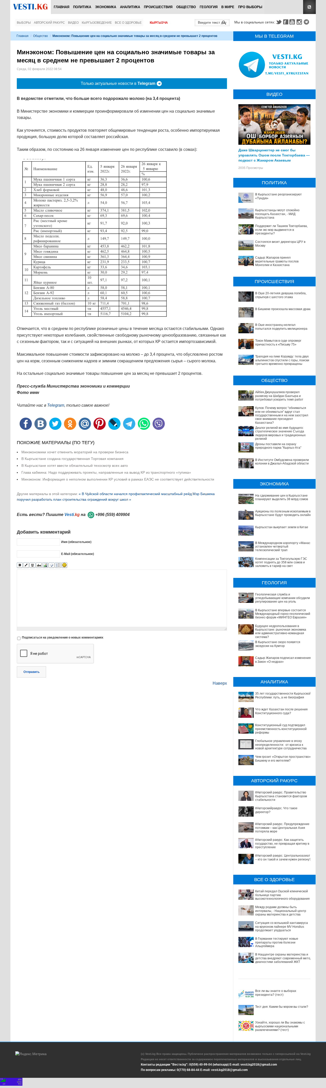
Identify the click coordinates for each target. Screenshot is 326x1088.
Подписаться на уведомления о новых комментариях (62, 637)
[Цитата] (52, 565)
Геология (209, 7)
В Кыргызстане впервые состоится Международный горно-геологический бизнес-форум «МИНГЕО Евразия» (282, 613)
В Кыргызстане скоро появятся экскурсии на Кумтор (277, 643)
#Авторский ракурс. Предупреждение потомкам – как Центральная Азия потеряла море (282, 827)
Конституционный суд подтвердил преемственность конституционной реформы (281, 728)
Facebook (285, 22)
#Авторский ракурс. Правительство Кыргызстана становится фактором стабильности (281, 796)
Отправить (31, 672)
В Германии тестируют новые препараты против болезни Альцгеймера (276, 942)
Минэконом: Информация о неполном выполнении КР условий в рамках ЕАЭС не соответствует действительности (117, 479)
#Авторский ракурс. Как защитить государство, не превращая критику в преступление (282, 843)
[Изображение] (45, 565)
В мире (227, 7)
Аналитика (130, 7)
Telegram (307, 22)
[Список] (58, 565)
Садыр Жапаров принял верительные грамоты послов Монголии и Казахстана (276, 261)
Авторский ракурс (49, 22)
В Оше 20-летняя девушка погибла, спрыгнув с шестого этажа (280, 295)
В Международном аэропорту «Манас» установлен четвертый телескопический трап (283, 546)
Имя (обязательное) (76, 542)
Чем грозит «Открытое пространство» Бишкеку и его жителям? (283, 758)
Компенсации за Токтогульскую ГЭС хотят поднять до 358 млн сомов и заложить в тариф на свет (281, 562)
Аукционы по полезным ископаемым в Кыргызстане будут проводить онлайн (283, 513)
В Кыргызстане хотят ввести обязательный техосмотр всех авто (74, 465)
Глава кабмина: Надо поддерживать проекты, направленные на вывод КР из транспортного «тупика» (106, 472)
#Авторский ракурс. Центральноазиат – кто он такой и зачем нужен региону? (283, 857)
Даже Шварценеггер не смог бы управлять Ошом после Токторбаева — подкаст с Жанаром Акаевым (274, 155)
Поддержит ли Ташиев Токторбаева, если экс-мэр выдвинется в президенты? (281, 229)
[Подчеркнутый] (32, 565)
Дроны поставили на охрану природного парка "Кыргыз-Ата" (278, 445)
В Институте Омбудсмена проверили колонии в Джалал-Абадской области (282, 461)
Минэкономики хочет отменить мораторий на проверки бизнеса (74, 452)
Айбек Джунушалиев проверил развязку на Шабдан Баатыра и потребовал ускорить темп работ (279, 395)
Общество (186, 7)
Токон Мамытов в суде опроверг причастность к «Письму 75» (278, 342)
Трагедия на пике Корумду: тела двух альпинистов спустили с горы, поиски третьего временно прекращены (282, 360)
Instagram (300, 22)
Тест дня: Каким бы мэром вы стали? (281, 1007)
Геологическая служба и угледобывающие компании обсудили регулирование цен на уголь (282, 598)
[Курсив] (26, 565)
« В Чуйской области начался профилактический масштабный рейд (135, 494)
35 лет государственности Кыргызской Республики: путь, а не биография (283, 695)
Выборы (24, 22)
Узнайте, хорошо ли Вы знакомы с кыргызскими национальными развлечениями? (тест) (280, 1026)
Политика (82, 7)
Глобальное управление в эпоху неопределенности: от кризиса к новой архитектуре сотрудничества (281, 744)
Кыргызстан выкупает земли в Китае (281, 527)
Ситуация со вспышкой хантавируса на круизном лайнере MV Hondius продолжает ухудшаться (281, 926)
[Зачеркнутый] (39, 565)
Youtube (292, 22)
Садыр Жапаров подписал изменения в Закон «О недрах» (283, 659)
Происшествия (158, 7)
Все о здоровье (128, 22)
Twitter (278, 22)
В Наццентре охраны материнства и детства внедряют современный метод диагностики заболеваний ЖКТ (283, 958)
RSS (309, 7)
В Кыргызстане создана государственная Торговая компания (72, 459)
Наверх (220, 683)
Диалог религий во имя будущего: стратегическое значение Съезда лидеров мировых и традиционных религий (280, 433)
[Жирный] (20, 565)
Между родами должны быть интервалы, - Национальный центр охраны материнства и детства (280, 910)
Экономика (105, 7)
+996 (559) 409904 (112, 514)
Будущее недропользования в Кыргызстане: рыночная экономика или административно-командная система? (280, 631)
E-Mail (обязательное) (77, 554)
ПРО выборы (250, 7)
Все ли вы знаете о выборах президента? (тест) (275, 992)
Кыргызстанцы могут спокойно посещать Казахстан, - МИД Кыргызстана (277, 213)
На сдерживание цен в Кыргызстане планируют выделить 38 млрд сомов (281, 497)
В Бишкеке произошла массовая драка (283, 309)
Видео (73, 22)
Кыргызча (159, 22)
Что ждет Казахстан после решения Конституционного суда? (281, 711)
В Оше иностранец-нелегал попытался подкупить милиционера (281, 326)
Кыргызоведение (97, 22)
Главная (61, 7)
